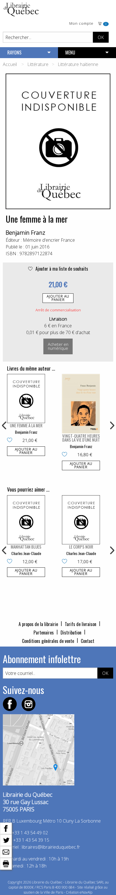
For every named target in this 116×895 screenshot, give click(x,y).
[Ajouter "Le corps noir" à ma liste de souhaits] (66, 562)
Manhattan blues (26, 547)
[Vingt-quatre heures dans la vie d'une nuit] (81, 403)
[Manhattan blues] (26, 519)
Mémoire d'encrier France (49, 240)
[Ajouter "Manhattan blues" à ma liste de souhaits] (11, 562)
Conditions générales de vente (48, 641)
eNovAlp (86, 892)
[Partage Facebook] (6, 828)
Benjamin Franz (25, 232)
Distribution (71, 632)
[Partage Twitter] (6, 840)
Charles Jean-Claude (26, 553)
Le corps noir (81, 547)
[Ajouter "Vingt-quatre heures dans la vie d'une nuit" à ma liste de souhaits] (66, 455)
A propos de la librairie (38, 624)
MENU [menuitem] (70, 52)
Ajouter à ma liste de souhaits (61, 268)
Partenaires (44, 632)
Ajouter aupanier (58, 298)
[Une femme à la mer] (26, 398)
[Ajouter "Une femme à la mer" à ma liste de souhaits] (11, 440)
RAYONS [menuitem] (14, 52)
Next (111, 425)
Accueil (10, 64)
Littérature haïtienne (78, 64)
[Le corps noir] (81, 519)
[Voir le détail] (26, 398)
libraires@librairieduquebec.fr (51, 847)
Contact (87, 641)
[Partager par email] (6, 851)
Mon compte (81, 24)
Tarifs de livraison (80, 624)
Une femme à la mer (26, 425)
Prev (4, 425)
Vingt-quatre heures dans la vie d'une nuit (81, 438)
